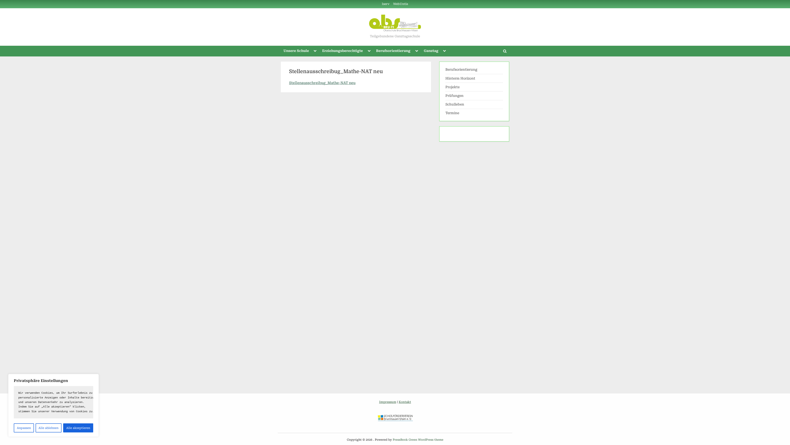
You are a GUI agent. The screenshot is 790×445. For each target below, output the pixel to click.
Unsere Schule (296, 51)
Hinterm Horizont (460, 78)
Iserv (385, 4)
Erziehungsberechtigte (342, 51)
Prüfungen (454, 96)
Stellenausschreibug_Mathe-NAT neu (322, 83)
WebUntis (400, 4)
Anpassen (24, 428)
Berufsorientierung (393, 51)
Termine (452, 113)
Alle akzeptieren (78, 428)
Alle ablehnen (48, 428)
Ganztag (431, 51)
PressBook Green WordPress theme (418, 439)
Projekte (452, 87)
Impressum (387, 402)
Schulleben (454, 104)
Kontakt (405, 402)
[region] (53, 405)
